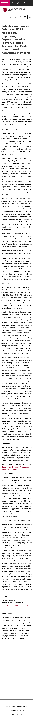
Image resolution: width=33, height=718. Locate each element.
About (8, 707)
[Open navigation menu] (3, 17)
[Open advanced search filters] (25, 17)
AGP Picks (5, 3)
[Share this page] (30, 17)
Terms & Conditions (16, 715)
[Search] (21, 17)
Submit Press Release (16, 711)
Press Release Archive (19, 707)
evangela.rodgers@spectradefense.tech (15, 605)
